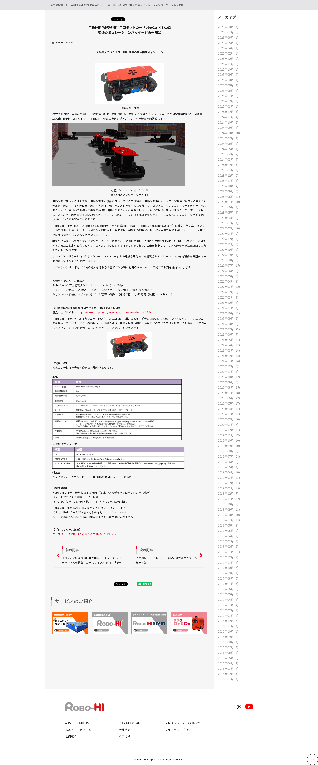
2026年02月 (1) (228, 53)
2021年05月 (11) (229, 339)
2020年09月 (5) (228, 382)
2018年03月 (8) (228, 541)
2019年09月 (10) (229, 445)
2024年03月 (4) (228, 159)
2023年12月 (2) (228, 175)
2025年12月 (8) (228, 58)
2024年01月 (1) (228, 170)
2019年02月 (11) (229, 483)
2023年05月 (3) (228, 212)
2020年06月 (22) (229, 398)
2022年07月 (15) (229, 265)
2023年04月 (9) (228, 217)
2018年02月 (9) (228, 546)
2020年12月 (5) (228, 366)
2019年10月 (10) (229, 440)
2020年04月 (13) (229, 408)
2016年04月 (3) (228, 663)
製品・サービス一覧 (78, 729)
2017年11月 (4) (228, 562)
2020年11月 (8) (228, 371)
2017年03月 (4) (228, 605)
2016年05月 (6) (228, 658)
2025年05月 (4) (228, 90)
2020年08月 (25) (229, 387)
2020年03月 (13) (229, 414)
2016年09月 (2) (228, 636)
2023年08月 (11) (229, 196)
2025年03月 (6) (228, 96)
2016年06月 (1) (228, 652)
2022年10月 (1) (228, 249)
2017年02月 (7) (228, 610)
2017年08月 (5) (228, 578)
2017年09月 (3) (228, 573)
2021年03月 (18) (229, 350)
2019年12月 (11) (229, 430)
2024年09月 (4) (228, 127)
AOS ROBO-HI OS (77, 723)
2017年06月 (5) (228, 589)
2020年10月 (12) (229, 377)
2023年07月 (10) (229, 201)
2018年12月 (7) (228, 493)
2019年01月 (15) (229, 488)
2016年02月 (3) (228, 673)
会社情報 (124, 729)
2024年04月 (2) (228, 154)
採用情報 (124, 736)
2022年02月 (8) (228, 292)
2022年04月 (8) (228, 281)
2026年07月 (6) (228, 32)
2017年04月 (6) (228, 599)
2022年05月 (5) (228, 276)
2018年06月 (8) (228, 525)
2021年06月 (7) (228, 334)
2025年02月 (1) (228, 101)
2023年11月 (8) (228, 180)
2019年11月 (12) (229, 435)
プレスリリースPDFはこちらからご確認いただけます (84, 534)
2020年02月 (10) (229, 419)
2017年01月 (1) (228, 615)
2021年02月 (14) (229, 355)
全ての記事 (56, 5)
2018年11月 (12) (229, 498)
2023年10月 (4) (228, 186)
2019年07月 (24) (229, 456)
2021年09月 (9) (228, 318)
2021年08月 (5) (228, 324)
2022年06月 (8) (228, 271)
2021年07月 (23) (229, 329)
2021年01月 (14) (229, 361)
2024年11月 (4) (228, 117)
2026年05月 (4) (228, 43)
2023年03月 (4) (228, 223)
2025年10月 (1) (228, 69)
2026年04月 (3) (228, 48)
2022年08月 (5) (228, 260)
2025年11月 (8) (228, 64)
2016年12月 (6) (228, 620)
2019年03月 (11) (229, 477)
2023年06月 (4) (228, 207)
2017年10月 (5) (228, 567)
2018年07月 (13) (229, 520)
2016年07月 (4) (228, 647)
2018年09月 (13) (229, 509)
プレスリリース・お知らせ (182, 723)
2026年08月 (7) (228, 26)
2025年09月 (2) (228, 74)
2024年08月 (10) (229, 133)
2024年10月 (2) (228, 122)
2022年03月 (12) (229, 286)
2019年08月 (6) (228, 451)
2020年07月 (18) (229, 392)
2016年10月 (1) (228, 631)
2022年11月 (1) (228, 244)
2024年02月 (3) (228, 164)
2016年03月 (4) (228, 668)
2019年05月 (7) (228, 467)
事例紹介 (71, 736)
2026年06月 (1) (228, 37)
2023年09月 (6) (228, 191)
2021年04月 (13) (229, 345)
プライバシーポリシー (179, 729)
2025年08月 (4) (228, 80)
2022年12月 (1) (228, 239)
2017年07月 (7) (228, 583)
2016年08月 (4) (228, 642)
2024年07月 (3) (228, 138)
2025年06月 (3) (228, 85)
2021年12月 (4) (228, 302)
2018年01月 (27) (229, 552)
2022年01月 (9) (228, 297)
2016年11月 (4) (228, 626)
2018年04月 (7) (228, 536)
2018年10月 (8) (228, 504)
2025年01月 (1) (228, 106)
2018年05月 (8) (228, 530)
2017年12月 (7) (228, 557)
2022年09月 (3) (228, 254)
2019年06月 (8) (228, 461)
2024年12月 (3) (228, 111)
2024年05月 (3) (228, 149)
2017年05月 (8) (228, 594)
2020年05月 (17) (229, 403)
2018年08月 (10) (229, 515)
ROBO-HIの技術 (129, 723)
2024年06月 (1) (228, 143)
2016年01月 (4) (228, 679)
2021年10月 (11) (229, 313)
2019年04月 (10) (229, 472)
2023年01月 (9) (228, 233)
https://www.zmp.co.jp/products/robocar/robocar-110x (114, 312)
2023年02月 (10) (229, 228)
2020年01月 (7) (228, 424)
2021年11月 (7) (228, 308)
